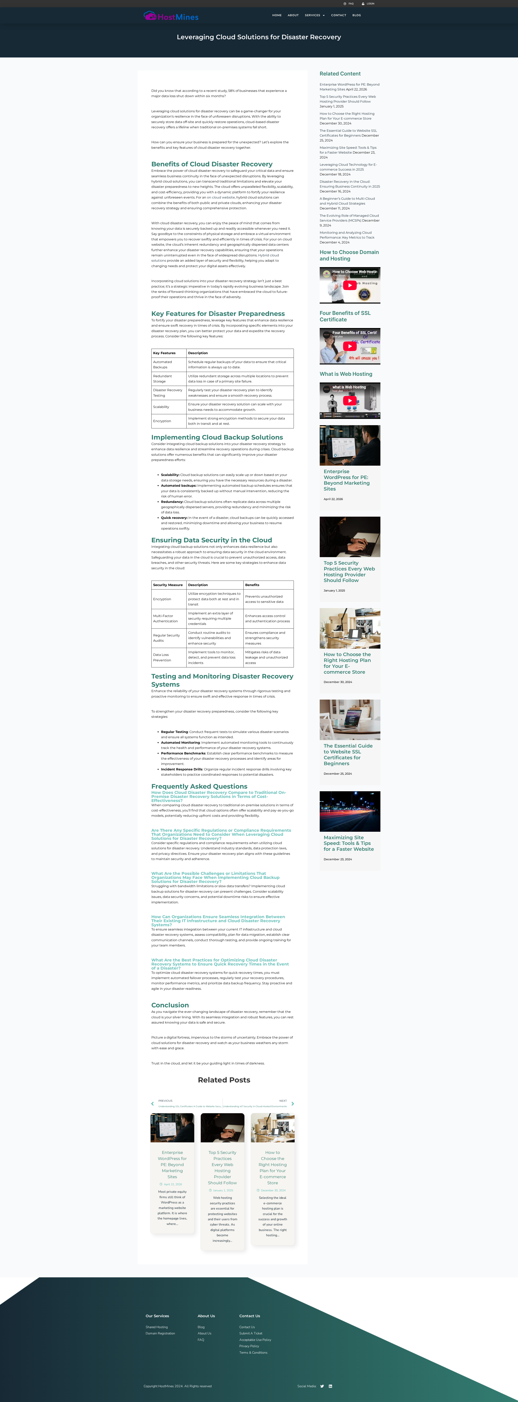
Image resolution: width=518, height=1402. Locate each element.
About (293, 15)
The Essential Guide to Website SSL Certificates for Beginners (348, 754)
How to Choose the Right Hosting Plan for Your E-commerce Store (347, 663)
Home (277, 15)
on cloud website (221, 197)
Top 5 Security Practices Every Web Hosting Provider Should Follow (349, 571)
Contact (338, 15)
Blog (356, 15)
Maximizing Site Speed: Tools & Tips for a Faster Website (349, 843)
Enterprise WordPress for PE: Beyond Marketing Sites (172, 1164)
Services (312, 15)
